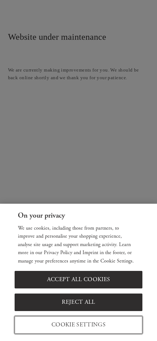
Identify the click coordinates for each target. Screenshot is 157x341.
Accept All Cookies (78, 279)
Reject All (78, 302)
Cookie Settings (78, 325)
